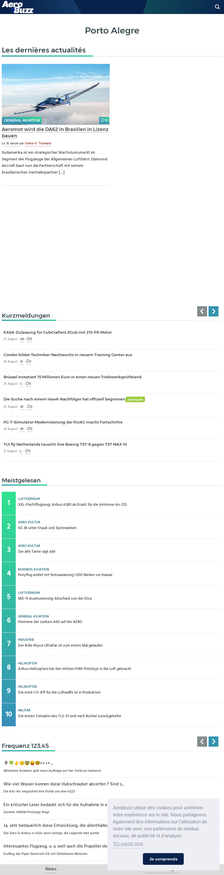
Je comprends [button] (163, 859)
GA (22, 339)
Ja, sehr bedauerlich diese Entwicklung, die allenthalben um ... (62, 825)
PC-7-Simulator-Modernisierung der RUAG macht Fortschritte (63, 422)
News (51, 869)
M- (22, 407)
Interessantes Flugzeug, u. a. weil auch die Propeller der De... (61, 846)
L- (21, 384)
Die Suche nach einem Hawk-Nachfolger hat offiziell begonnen (73, 399)
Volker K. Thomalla (38, 143)
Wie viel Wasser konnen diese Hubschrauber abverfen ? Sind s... (64, 784)
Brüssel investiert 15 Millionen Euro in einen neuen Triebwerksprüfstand (72, 376)
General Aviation (22, 120)
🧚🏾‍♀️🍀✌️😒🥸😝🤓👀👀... (28, 763)
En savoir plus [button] (128, 843)
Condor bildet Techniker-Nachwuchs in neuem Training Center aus (68, 354)
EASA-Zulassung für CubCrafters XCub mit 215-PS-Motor (58, 332)
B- (21, 361)
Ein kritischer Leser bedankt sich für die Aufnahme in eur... (59, 805)
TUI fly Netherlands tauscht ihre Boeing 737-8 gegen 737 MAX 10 (65, 444)
